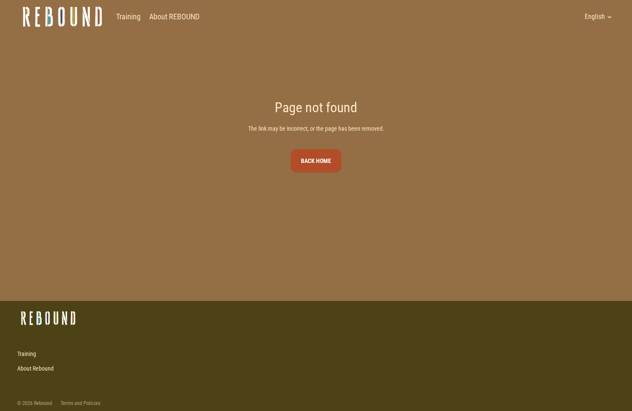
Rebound (43, 403)
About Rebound (35, 368)
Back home (316, 160)
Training (26, 353)
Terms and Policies (80, 403)
